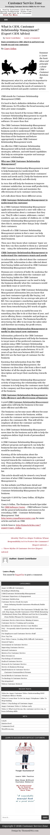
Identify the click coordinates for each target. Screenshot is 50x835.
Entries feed (6, 723)
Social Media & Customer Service (15, 675)
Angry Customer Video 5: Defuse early (17, 706)
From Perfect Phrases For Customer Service (21, 617)
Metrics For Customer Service (13, 653)
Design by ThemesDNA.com (25, 831)
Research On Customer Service (14, 664)
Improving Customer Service (13, 647)
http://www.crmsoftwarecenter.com (18, 518)
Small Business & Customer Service (16, 670)
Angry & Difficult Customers (13, 588)
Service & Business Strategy (13, 667)
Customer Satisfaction (10, 599)
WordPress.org (7, 729)
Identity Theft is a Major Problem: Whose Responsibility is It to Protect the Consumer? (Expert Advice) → (28, 541)
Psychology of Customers (12, 658)
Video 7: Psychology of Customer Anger (17, 703)
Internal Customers (9, 650)
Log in (4, 721)
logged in (19, 575)
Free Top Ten (7, 636)
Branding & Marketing (10, 591)
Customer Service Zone (25, 3)
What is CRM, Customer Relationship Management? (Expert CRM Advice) (20, 30)
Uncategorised (7, 681)
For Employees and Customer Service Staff (19, 634)
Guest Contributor (13, 38)
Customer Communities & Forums (17, 672)
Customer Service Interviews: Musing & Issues (20, 620)
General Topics (8, 642)
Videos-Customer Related (12, 684)
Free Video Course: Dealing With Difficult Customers (22, 639)
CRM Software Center (14, 507)
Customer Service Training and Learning (18, 623)
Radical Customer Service (12, 661)
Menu (6, 19)
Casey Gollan (10, 49)
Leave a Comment (32, 38)
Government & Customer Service (15, 645)
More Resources (8, 656)
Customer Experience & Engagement (16, 596)
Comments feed (8, 726)
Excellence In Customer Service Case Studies (20, 626)
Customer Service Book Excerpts (15, 602)
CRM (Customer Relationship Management (18, 593)
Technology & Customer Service (14, 678)
